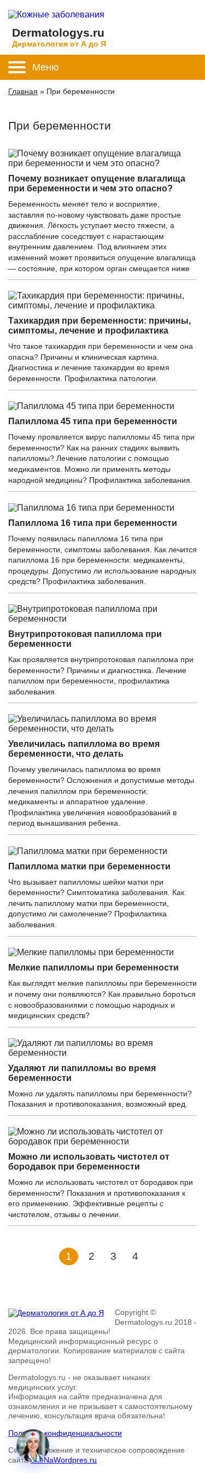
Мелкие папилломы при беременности (93, 967)
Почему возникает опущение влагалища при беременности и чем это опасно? (96, 183)
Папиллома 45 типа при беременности (92, 421)
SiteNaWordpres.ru (64, 1460)
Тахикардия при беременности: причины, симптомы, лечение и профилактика (99, 325)
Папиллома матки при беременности (89, 866)
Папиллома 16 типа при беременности (92, 523)
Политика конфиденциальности (65, 1433)
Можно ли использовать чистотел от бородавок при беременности (88, 1161)
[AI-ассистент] (32, 1445)
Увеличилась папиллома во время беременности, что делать (84, 748)
